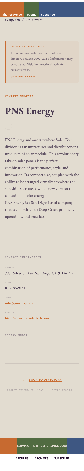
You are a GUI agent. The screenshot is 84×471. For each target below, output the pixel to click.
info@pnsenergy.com (20, 303)
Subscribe (61, 458)
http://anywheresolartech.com (27, 318)
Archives (41, 458)
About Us (21, 458)
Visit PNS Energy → (25, 76)
